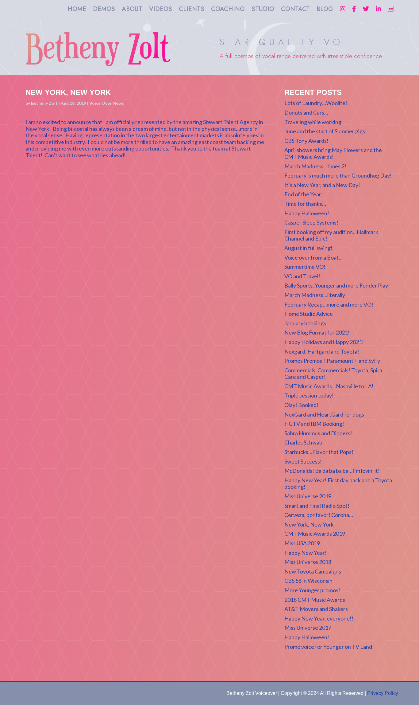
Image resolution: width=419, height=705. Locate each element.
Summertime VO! (304, 266)
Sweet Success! (303, 461)
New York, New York (309, 524)
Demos (104, 10)
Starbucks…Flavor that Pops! (318, 451)
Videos (160, 10)
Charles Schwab (303, 442)
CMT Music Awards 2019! (315, 533)
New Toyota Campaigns (312, 571)
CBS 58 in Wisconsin (308, 580)
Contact (295, 10)
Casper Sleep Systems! (311, 222)
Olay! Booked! (301, 404)
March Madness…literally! (315, 295)
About (132, 10)
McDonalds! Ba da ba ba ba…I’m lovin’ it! (332, 470)
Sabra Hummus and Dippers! (318, 433)
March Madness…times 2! (315, 166)
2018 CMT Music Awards (314, 599)
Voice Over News (106, 103)
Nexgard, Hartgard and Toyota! (321, 351)
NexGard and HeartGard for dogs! (325, 414)
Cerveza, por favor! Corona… (318, 514)
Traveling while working (312, 122)
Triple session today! (309, 395)
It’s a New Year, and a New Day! (322, 185)
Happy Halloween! (306, 213)
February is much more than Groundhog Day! (338, 175)
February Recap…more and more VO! (328, 304)
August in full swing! (308, 248)
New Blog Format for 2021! (317, 332)
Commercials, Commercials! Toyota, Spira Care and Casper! (333, 373)
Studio (263, 10)
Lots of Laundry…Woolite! (315, 103)
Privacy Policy (382, 693)
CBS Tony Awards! (306, 140)
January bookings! (306, 323)
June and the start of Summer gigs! (325, 131)
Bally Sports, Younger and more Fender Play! (337, 285)
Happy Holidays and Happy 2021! (324, 342)
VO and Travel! (302, 276)
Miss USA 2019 (302, 543)
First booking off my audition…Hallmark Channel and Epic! (331, 235)
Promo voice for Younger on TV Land (328, 646)
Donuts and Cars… (306, 112)
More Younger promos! (312, 590)
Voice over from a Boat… (313, 257)
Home (76, 10)
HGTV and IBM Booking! (314, 423)
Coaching (228, 10)
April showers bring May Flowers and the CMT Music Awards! (333, 153)
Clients (191, 10)
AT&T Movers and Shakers (316, 608)
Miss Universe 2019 (307, 496)
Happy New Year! (305, 552)
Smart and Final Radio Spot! (316, 505)
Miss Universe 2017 (307, 627)
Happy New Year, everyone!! (318, 618)
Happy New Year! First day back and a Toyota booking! (338, 483)
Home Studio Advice (308, 313)
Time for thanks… (305, 203)
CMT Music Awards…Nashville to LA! (329, 386)
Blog (325, 10)
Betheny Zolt (44, 103)
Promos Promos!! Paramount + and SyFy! (333, 360)
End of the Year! (303, 194)
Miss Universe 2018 (307, 561)
